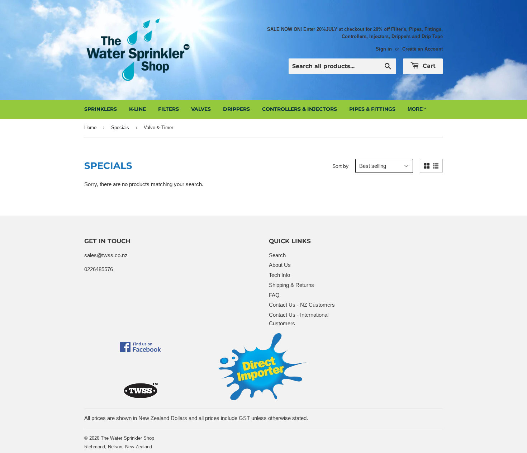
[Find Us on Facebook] (140, 350)
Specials (120, 127)
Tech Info (279, 275)
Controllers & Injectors (299, 109)
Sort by (340, 166)
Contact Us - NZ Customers (302, 305)
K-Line (137, 109)
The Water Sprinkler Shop (127, 438)
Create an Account (422, 49)
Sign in (384, 49)
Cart (428, 65)
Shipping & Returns (291, 285)
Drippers (236, 109)
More (415, 109)
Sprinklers (100, 109)
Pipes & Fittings (372, 109)
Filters (168, 109)
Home (90, 127)
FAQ (274, 295)
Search (277, 255)
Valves (201, 109)
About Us (280, 265)
